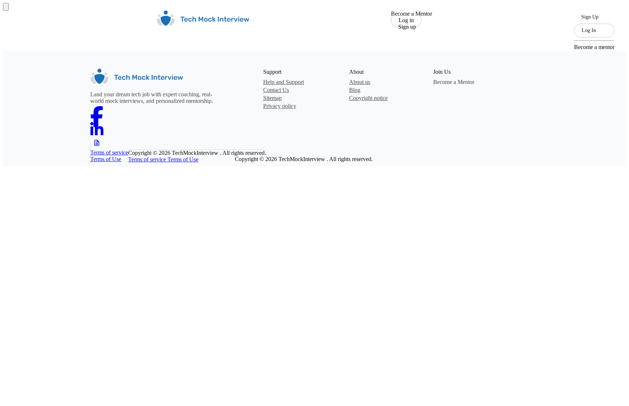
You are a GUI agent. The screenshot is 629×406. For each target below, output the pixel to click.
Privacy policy (279, 106)
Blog (354, 90)
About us (359, 82)
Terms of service (109, 152)
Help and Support (283, 82)
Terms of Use (105, 159)
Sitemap (272, 98)
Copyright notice (368, 98)
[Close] (6, 7)
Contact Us (276, 90)
